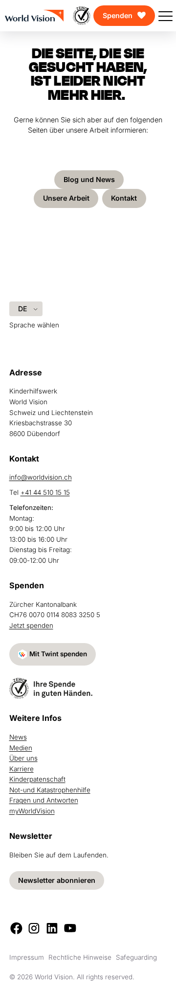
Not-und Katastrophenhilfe (49, 790)
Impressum (26, 957)
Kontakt (124, 198)
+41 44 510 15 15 (45, 492)
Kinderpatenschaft (37, 779)
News (18, 737)
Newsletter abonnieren (56, 880)
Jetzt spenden (31, 625)
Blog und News (89, 179)
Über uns (23, 758)
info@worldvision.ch (40, 477)
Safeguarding (136, 957)
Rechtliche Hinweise (79, 957)
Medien (20, 748)
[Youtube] (70, 928)
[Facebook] (16, 928)
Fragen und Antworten (43, 800)
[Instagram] (34, 928)
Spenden (117, 15)
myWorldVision (32, 811)
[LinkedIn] (52, 928)
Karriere (21, 769)
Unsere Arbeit (66, 198)
